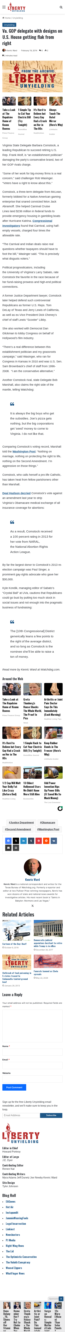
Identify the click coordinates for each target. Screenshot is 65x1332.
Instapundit (12, 1212)
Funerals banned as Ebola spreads (46, 972)
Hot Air (10, 1207)
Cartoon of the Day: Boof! (14, 943)
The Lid (10, 1251)
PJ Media (10, 1240)
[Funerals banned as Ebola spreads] (48, 961)
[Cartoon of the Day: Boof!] (16, 930)
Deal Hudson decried (16, 493)
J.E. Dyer (7, 1160)
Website (6, 1073)
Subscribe (51, 1115)
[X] (16, 841)
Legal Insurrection (16, 1224)
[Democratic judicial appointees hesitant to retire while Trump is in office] (48, 928)
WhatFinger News (15, 1273)
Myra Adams (9, 1177)
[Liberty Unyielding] (16, 7)
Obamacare (48, 822)
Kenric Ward (11, 50)
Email (6, 1059)
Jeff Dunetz (23, 1177)
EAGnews (10, 1201)
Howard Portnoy (11, 1151)
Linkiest (10, 1229)
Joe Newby (36, 1177)
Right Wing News (15, 1246)
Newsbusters (13, 1235)
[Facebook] (8, 841)
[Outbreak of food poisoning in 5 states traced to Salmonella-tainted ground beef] (16, 962)
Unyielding (17, 18)
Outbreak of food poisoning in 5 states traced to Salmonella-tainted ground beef (16, 977)
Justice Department (22, 822)
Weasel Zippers (14, 1268)
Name (6, 1046)
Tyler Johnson (10, 1186)
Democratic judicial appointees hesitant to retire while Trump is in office (48, 943)
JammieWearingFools (17, 1218)
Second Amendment (18, 829)
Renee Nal (8, 1169)
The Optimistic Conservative (21, 1257)
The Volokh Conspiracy (18, 1262)
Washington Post (23, 451)
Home (7, 18)
